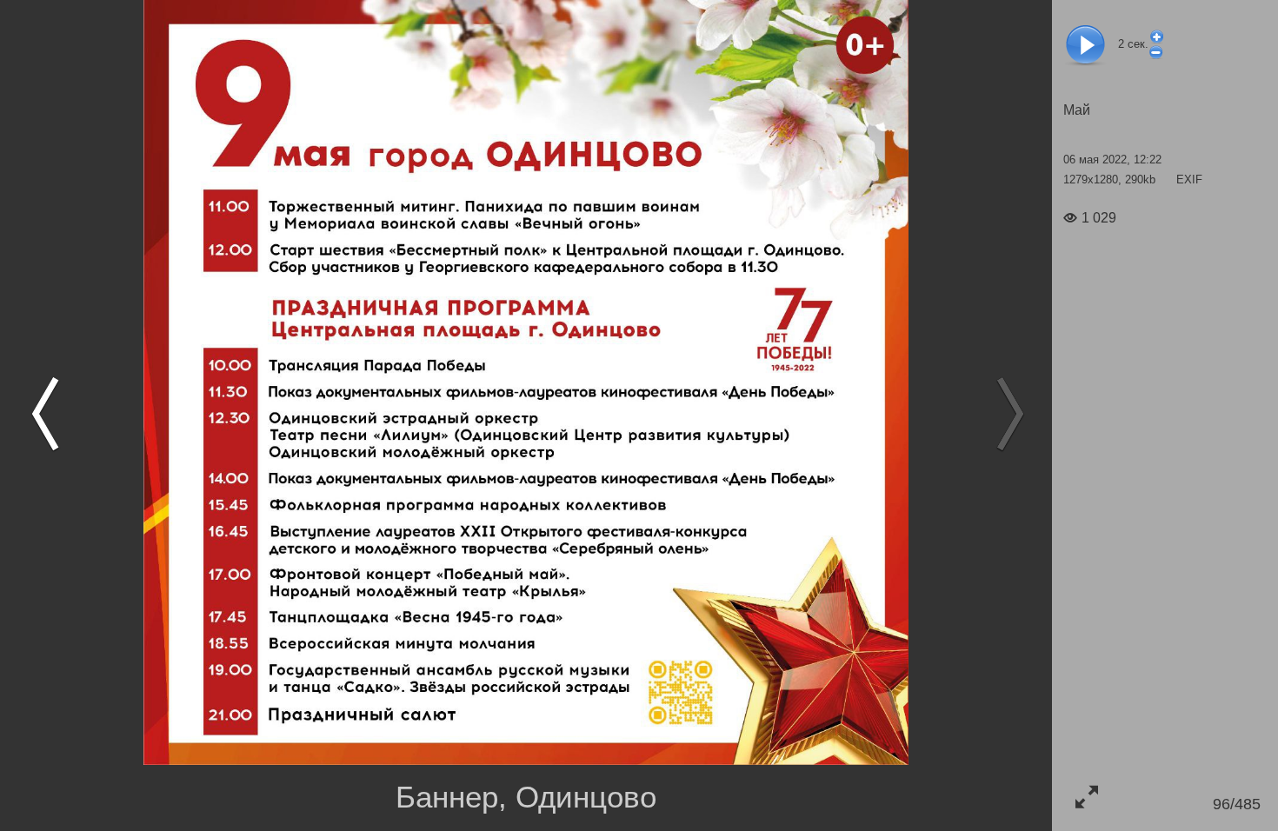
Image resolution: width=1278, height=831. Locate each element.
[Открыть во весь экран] (1086, 797)
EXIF (1189, 179)
